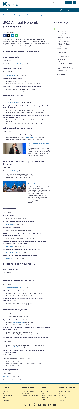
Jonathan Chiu (11, 75)
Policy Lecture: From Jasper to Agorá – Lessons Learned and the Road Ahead (65, 63)
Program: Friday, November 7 (63, 29)
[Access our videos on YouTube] (54, 406)
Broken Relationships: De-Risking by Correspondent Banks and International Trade (64, 44)
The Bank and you (63, 6)
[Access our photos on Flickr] (49, 406)
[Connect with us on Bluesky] (39, 406)
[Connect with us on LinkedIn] (44, 406)
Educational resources (9, 398)
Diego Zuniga (10, 258)
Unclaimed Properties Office (30, 396)
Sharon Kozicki (29, 137)
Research (41, 10)
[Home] (11, 4)
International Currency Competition (64, 38)
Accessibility (6, 393)
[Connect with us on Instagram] (34, 406)
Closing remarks (61, 74)
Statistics (53, 10)
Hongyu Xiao (10, 246)
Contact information (65, 391)
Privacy (43, 393)
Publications (33, 10)
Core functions (8, 10)
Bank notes (24, 10)
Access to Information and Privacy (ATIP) (48, 396)
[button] (5, 35)
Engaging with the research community (30, 15)
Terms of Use (44, 391)
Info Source (44, 399)
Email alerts (62, 393)
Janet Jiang (9, 224)
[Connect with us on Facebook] (29, 406)
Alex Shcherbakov (18, 322)
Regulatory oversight (64, 10)
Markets (17, 10)
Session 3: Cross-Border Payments (63, 34)
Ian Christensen (19, 347)
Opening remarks (61, 31)
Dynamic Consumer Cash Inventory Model (64, 51)
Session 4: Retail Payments (63, 48)
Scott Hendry (14, 171)
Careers (73, 6)
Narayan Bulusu (18, 305)
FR (70, 2)
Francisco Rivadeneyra (14, 287)
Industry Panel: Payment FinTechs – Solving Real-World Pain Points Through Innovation (65, 69)
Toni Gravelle (18, 64)
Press (47, 10)
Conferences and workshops (53, 15)
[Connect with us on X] (24, 406)
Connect (25, 393)
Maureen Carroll (8, 276)
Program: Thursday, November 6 (64, 27)
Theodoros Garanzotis (14, 102)
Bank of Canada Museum (29, 391)
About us (54, 6)
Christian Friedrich (12, 252)
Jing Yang (6, 376)
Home (5, 15)
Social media (63, 398)
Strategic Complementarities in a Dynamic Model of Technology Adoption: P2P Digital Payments (65, 57)
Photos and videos (8, 396)
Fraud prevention (8, 400)
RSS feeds (62, 396)
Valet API (61, 400)
